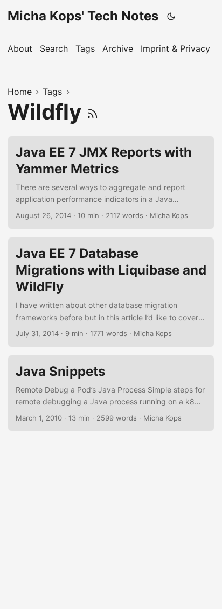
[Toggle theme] (171, 16)
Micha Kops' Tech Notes (83, 16)
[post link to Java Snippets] (111, 393)
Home (20, 91)
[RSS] (92, 112)
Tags (52, 91)
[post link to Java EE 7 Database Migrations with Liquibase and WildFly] (111, 292)
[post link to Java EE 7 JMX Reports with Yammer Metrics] (111, 182)
